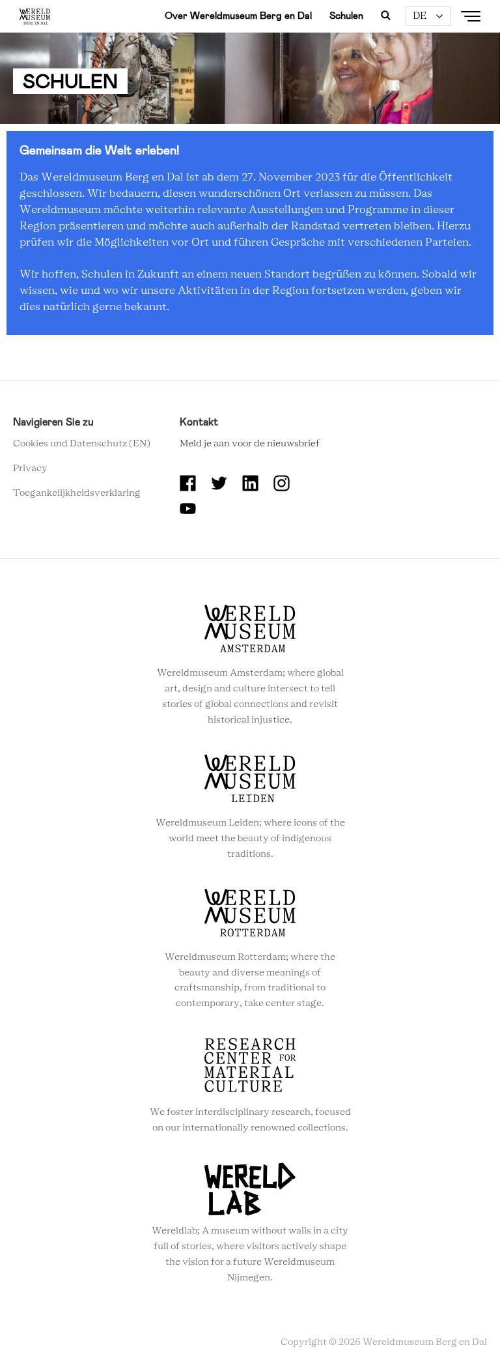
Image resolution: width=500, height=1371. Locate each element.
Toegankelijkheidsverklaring (77, 493)
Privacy (30, 468)
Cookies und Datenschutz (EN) (81, 443)
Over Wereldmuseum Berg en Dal (238, 15)
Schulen (346, 15)
